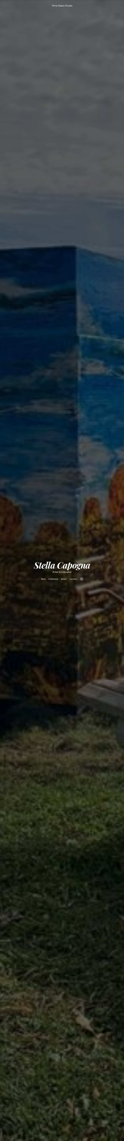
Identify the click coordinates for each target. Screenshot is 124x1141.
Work (43, 579)
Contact (73, 579)
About (64, 579)
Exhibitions (53, 579)
